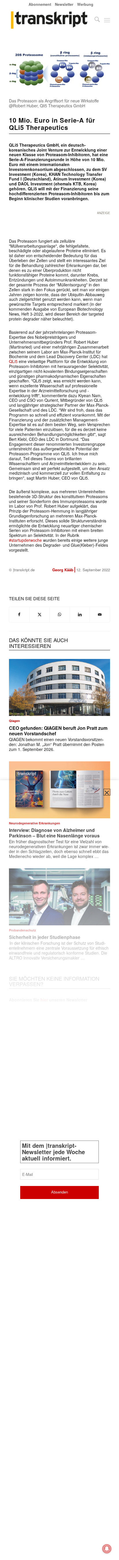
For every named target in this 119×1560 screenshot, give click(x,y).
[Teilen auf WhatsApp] (60, 614)
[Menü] (107, 20)
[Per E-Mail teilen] (100, 614)
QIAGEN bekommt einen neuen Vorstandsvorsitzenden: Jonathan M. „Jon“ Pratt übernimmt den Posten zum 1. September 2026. (56, 744)
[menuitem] (40, 4)
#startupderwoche (25, 540)
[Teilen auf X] (40, 614)
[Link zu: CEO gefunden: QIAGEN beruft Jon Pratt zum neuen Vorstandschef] (59, 687)
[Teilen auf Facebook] (19, 614)
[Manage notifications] (106, 1548)
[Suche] (94, 20)
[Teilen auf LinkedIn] (80, 614)
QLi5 (13, 361)
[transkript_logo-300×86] (49, 20)
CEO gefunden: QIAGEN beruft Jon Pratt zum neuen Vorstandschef (58, 731)
